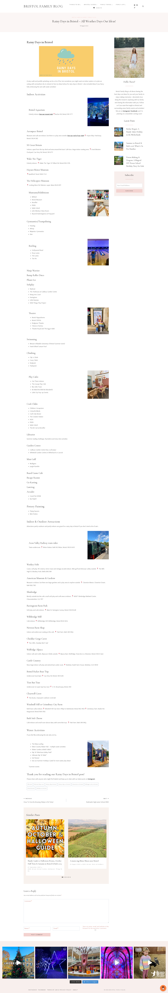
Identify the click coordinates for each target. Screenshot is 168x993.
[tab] (62, 877)
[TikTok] (134, 7)
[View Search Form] (143, 6)
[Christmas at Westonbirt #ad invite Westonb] (51, 963)
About (75, 990)
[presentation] (118, 132)
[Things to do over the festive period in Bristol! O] (18, 963)
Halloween (51, 869)
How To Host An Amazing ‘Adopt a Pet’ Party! (38, 800)
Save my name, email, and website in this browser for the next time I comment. (96, 927)
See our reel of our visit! (75, 136)
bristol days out (39, 784)
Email (56, 928)
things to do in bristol (91, 784)
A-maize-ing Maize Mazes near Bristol (84, 861)
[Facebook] (137, 5)
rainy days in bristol (64, 784)
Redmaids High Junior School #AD (97, 800)
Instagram (91, 779)
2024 (84, 864)
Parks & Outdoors (98, 864)
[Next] (104, 847)
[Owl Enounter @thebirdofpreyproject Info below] (150, 963)
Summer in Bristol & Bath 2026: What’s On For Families (134, 146)
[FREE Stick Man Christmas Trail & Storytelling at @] (84, 963)
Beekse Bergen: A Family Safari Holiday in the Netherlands (134, 132)
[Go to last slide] (28, 847)
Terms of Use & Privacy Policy (59, 990)
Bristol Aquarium (37, 110)
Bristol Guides (82, 17)
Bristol (74, 17)
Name (26, 928)
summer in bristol (78, 784)
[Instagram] (134, 5)
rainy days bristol (51, 784)
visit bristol (31, 788)
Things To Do (92, 17)
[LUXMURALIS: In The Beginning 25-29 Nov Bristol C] (117, 963)
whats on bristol (41, 788)
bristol (30, 784)
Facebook (42, 990)
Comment (28, 901)
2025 (29, 869)
